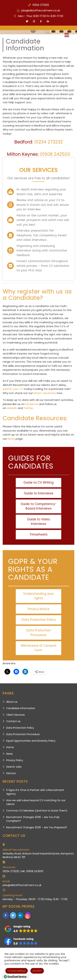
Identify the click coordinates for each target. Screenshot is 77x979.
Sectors (11, 773)
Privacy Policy (14, 760)
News (11, 439)
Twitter (28, 408)
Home (10, 747)
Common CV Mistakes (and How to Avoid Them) (36, 810)
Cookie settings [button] (17, 971)
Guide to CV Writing (38, 482)
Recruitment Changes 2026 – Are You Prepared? (36, 827)
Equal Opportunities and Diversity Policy (31, 741)
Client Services (15, 715)
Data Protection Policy (20, 728)
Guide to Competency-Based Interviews (39, 506)
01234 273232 (48, 142)
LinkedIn (12, 408)
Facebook (31, 404)
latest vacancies (44, 393)
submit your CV (13, 389)
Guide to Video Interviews (38, 521)
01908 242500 (55, 154)
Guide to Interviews (38, 493)
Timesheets (38, 534)
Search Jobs (13, 767)
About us (11, 702)
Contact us (13, 721)
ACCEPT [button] (37, 971)
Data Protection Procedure (23, 734)
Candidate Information (20, 708)
